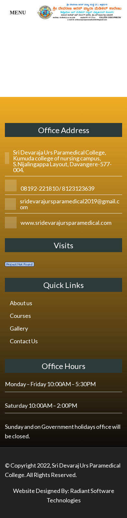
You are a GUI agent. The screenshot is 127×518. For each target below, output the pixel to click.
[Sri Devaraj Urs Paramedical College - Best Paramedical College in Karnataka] (79, 11)
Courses (20, 315)
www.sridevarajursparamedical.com (66, 222)
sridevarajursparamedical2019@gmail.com (70, 204)
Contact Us (24, 341)
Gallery (19, 328)
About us (21, 303)
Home (38, 53)
